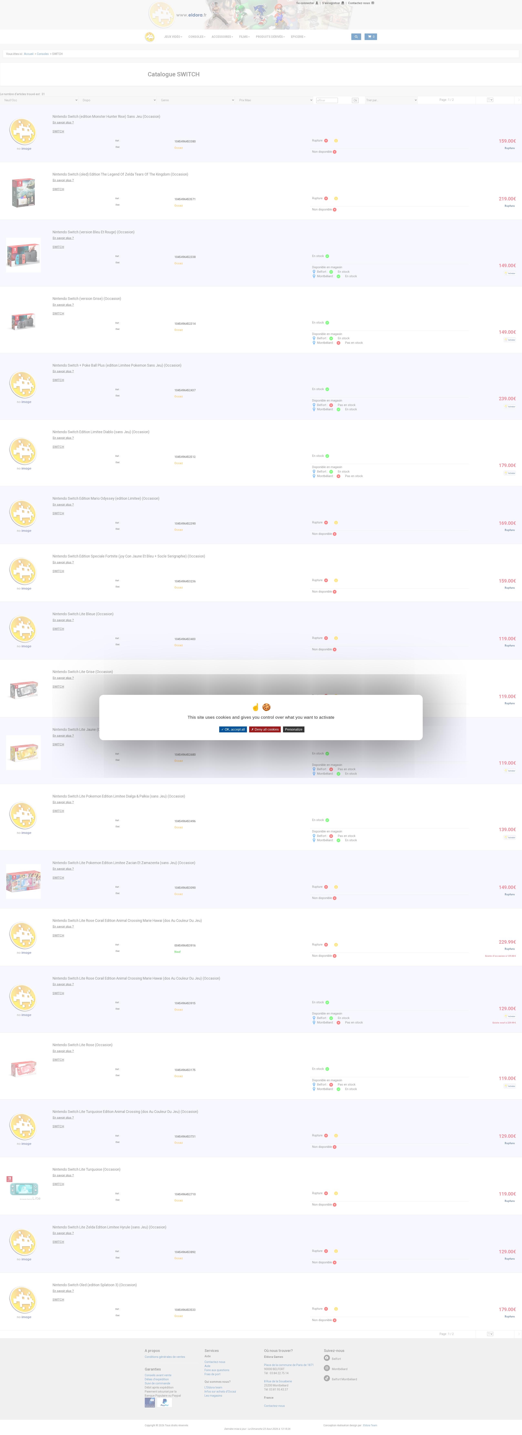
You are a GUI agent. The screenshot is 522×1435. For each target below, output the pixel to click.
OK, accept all (234, 729)
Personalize (293, 729)
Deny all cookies (266, 729)
